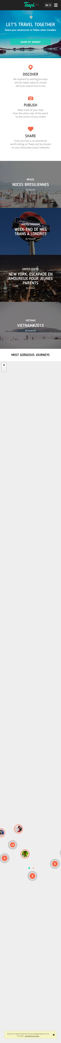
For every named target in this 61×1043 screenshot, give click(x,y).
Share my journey (31, 42)
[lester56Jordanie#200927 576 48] (25, 854)
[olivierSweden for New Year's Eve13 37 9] (18, 829)
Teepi (30, 5)
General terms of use (32, 1036)
